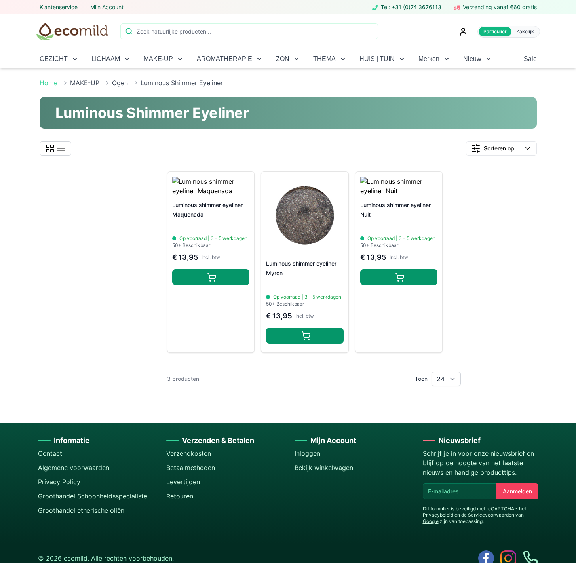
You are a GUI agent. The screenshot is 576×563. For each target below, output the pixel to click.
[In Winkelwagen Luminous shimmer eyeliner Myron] (305, 336)
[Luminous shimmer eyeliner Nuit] (399, 186)
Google (431, 521)
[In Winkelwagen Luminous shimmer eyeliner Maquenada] (211, 277)
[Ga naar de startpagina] (72, 31)
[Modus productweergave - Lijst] (61, 148)
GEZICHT (54, 58)
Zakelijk (525, 31)
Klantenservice (59, 7)
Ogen (120, 83)
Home (48, 83)
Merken (428, 58)
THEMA (324, 58)
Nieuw (472, 58)
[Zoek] (128, 30)
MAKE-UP (158, 58)
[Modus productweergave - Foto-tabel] (50, 148)
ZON (282, 58)
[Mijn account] (463, 31)
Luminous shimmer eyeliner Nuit (395, 210)
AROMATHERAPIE (224, 58)
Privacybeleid (438, 515)
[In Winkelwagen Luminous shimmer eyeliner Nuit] (399, 277)
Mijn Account (107, 7)
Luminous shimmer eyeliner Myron (301, 268)
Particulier (495, 31)
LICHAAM (105, 58)
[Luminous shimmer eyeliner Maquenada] (211, 186)
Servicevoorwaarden (491, 515)
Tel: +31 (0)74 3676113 (411, 7)
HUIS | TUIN (377, 58)
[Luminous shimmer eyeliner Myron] (305, 215)
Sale (530, 58)
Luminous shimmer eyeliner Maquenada (207, 210)
